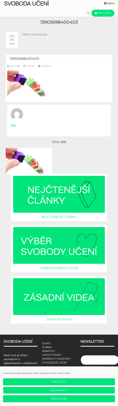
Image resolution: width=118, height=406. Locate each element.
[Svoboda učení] (30, 3)
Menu (110, 3)
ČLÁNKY (47, 347)
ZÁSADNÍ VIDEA (59, 319)
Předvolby (59, 398)
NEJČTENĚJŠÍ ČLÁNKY (59, 217)
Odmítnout (59, 390)
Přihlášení (104, 13)
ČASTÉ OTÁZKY (51, 355)
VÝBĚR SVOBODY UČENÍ (59, 268)
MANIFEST (48, 351)
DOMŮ (46, 343)
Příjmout (59, 381)
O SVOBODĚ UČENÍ (54, 362)
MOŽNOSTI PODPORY (56, 358)
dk (18, 66)
